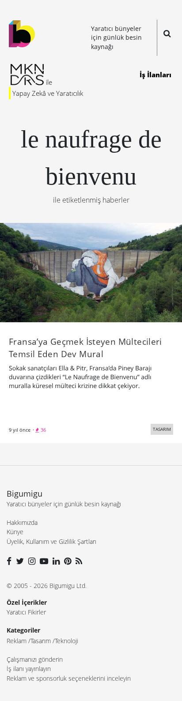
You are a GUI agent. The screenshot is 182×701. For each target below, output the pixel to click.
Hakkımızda (22, 522)
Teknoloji (66, 641)
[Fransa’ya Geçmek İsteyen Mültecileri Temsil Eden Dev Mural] (91, 272)
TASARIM (162, 429)
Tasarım (40, 641)
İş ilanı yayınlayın (29, 668)
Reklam (17, 641)
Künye (15, 532)
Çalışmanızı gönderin (35, 659)
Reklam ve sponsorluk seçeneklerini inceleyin (69, 678)
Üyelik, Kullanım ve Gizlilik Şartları (51, 541)
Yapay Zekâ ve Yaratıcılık (47, 93)
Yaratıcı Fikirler (26, 612)
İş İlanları (155, 74)
